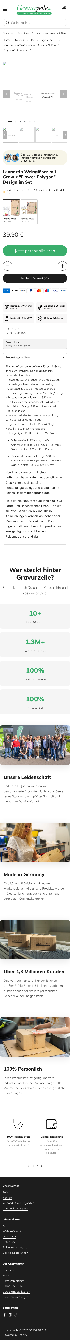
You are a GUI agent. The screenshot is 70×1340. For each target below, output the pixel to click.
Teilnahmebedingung (15, 1247)
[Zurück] (6, 94)
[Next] (65, 135)
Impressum (9, 1236)
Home (7, 40)
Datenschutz (10, 1242)
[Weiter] (63, 94)
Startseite (8, 33)
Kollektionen (23, 33)
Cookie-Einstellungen (15, 1252)
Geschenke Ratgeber (15, 1208)
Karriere (7, 1275)
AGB (5, 1226)
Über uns (8, 1270)
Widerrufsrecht (12, 1231)
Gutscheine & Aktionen (16, 1291)
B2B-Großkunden (13, 1286)
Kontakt (7, 1197)
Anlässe (20, 40)
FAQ (5, 1192)
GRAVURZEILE (37, 1330)
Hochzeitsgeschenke (43, 40)
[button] (63, 9)
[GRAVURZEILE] (34, 9)
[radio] (11, 211)
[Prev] (5, 135)
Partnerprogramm (13, 1280)
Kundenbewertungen (15, 1297)
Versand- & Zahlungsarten (18, 1203)
